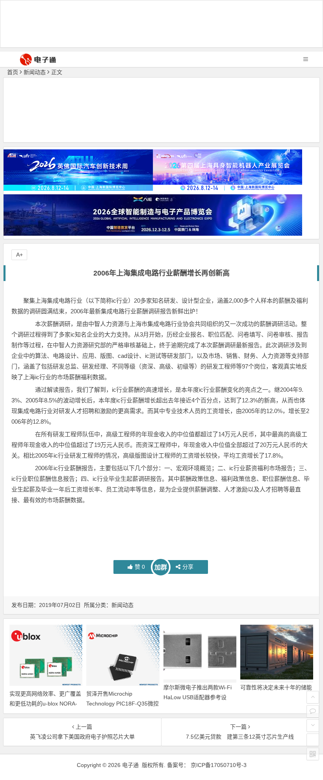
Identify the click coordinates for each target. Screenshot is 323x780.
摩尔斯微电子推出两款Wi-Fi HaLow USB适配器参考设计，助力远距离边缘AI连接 (197, 697)
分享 (187, 567)
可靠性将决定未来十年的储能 (276, 687)
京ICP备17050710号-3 (219, 765)
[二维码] (312, 754)
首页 (12, 72)
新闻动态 (35, 72)
